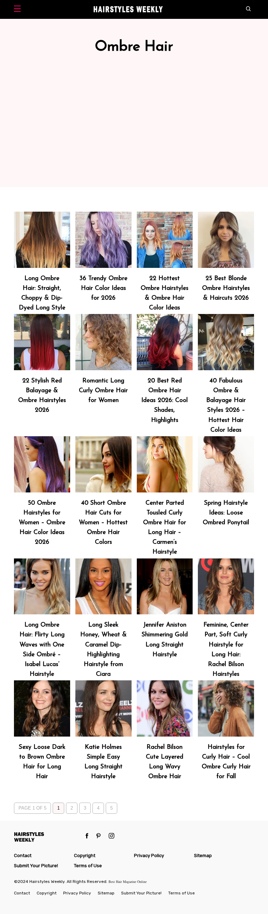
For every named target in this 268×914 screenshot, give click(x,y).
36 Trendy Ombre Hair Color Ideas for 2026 (103, 288)
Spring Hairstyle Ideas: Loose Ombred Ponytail (226, 513)
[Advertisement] (134, 135)
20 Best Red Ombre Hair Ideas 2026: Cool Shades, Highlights (164, 400)
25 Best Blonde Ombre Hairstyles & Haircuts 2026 (226, 288)
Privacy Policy (149, 855)
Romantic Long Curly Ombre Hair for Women (103, 390)
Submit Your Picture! (36, 865)
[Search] (250, 9)
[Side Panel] (19, 9)
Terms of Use (88, 865)
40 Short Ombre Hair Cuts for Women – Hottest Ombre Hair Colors (103, 523)
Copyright (84, 855)
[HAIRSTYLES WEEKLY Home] (47, 836)
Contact (22, 855)
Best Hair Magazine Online (128, 881)
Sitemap (203, 855)
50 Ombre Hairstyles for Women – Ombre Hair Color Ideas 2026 (42, 523)
